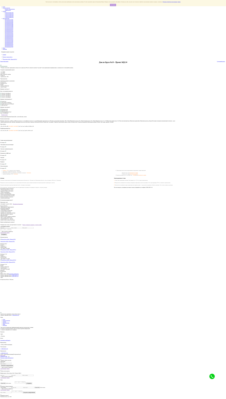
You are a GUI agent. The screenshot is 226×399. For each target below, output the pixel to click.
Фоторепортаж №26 (9, 46)
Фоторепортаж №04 (9, 22)
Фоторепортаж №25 (9, 45)
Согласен (113, 5)
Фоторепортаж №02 (9, 20)
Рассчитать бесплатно (18, 204)
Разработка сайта (3, 356)
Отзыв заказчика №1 (9, 12)
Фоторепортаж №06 (9, 24)
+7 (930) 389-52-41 (4, 353)
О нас (4, 6)
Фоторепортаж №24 (9, 44)
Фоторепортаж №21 (9, 37)
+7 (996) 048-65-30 (15, 315)
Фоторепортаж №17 (9, 32)
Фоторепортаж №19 (9, 35)
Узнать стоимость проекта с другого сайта (32, 224)
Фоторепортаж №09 (9, 26)
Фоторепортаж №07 (9, 42)
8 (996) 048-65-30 (15, 275)
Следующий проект (221, 61)
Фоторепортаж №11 (9, 43)
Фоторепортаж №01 (9, 19)
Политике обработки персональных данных (172, 1)
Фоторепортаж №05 (9, 23)
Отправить (3, 234)
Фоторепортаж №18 (9, 33)
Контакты (5, 49)
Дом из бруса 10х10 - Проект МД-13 (7, 251)
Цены (4, 48)
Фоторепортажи (6, 18)
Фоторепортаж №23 (9, 39)
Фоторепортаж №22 (9, 38)
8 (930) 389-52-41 (15, 276)
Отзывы (4, 11)
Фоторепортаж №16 (9, 31)
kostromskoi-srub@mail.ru (14, 273)
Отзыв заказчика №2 (9, 13)
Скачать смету (4, 114)
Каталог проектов (6, 7)
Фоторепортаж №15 (9, 30)
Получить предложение (7, 365)
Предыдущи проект (4, 61)
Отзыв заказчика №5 (9, 16)
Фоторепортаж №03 (9, 40)
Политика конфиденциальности (6, 357)
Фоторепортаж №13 (9, 29)
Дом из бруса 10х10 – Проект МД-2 (7, 241)
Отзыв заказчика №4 (9, 15)
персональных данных (5, 232)
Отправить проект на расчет (7, 51)
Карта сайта (2, 355)
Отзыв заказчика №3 (9, 17)
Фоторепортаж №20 (9, 36)
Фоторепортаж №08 (9, 25)
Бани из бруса (8, 10)
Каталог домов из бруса (10, 9)
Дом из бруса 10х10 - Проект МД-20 (7, 262)
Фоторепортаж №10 (9, 28)
